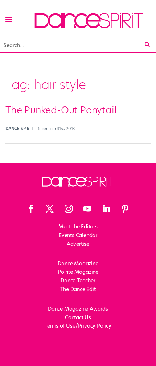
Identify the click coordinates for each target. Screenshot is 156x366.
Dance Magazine (78, 263)
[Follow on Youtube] (87, 208)
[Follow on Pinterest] (125, 208)
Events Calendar (78, 235)
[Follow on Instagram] (69, 208)
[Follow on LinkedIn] (106, 208)
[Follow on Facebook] (31, 208)
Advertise (78, 244)
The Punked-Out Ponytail (60, 110)
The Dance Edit (77, 289)
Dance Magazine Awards (78, 308)
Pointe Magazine (78, 271)
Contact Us (78, 317)
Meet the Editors (78, 226)
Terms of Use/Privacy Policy (78, 325)
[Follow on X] (50, 208)
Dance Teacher (78, 280)
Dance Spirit (19, 128)
